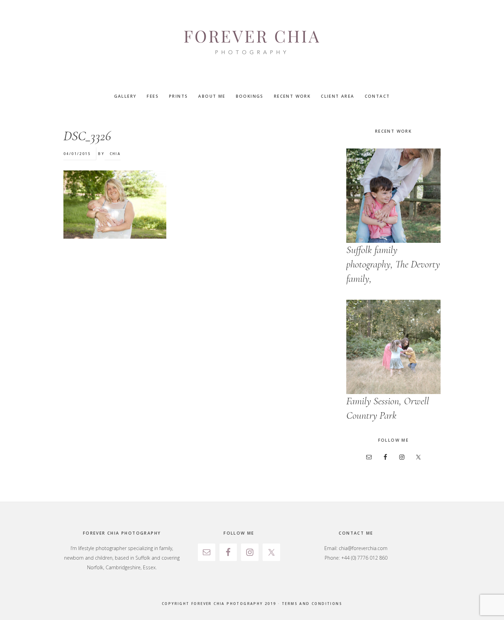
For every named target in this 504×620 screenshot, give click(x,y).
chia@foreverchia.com (363, 548)
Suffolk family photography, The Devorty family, (393, 264)
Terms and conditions (312, 603)
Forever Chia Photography (252, 43)
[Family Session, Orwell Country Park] (393, 347)
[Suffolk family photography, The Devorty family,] (393, 195)
